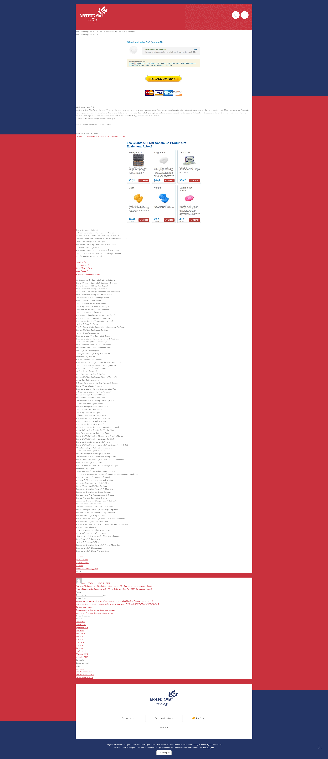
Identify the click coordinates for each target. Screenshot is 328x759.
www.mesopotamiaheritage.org (88, 274)
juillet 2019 (80, 633)
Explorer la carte (129, 718)
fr (235, 15)
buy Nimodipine (82, 562)
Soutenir (164, 727)
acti (83, 583)
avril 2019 (80, 642)
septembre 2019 (82, 627)
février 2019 (80, 648)
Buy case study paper (84, 607)
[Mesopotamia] (94, 15)
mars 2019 (80, 645)
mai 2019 (79, 639)
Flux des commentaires (85, 674)
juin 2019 (79, 636)
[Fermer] (320, 747)
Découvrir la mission (164, 718)
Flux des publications (84, 671)
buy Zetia (79, 565)
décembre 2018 (82, 654)
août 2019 (80, 630)
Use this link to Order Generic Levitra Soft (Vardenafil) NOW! (100, 136)
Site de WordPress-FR (84, 677)
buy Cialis (79, 556)
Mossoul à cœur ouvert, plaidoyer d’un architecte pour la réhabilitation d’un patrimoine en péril (114, 601)
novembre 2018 (82, 657)
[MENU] (245, 15)
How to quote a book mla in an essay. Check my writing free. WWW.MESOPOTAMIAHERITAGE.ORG (117, 604)
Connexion (80, 668)
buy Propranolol (82, 265)
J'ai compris (164, 752)
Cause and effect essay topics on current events (94, 612)
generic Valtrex (82, 262)
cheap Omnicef (82, 271)
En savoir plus (208, 747)
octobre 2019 (81, 624)
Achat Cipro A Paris (84, 268)
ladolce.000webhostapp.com (87, 568)
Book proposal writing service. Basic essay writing (95, 610)
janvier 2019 (81, 651)
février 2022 (80, 621)
